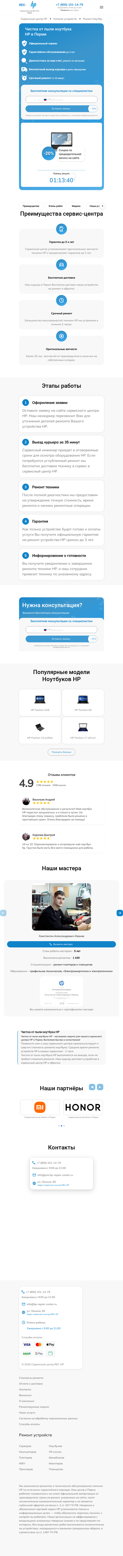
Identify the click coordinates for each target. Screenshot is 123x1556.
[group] (40, 1109)
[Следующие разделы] (102, 206)
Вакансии (25, 1395)
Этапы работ (56, 206)
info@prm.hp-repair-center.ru (55, 1175)
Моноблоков (56, 1457)
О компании (26, 1401)
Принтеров (26, 1469)
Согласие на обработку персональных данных (48, 1418)
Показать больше (61, 752)
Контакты (25, 1389)
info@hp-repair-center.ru (42, 1304)
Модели (76, 206)
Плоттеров (25, 1457)
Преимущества (31, 206)
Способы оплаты (29, 1424)
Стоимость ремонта (31, 1377)
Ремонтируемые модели (34, 1406)
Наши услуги (27, 1412)
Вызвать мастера (63, 944)
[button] (120, 913)
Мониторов (56, 1463)
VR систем (55, 1451)
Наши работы (97, 206)
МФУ (22, 1463)
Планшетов (56, 1469)
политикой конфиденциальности (85, 115)
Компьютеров (27, 1451)
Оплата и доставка (31, 1383)
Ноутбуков (55, 1446)
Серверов (25, 1446)
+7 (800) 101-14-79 (69, 4)
